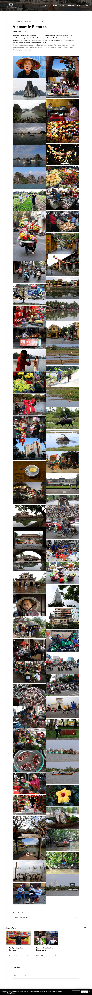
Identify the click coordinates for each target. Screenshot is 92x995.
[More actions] (78, 21)
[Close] (90, 992)
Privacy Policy (11, 993)
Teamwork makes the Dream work (44, 949)
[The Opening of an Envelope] (18, 938)
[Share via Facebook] (13, 912)
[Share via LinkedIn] (22, 912)
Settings (76, 992)
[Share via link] (27, 912)
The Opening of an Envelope (16, 949)
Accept (84, 992)
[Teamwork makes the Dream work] (46, 938)
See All (84, 928)
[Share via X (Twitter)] (18, 912)
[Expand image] (29, 67)
